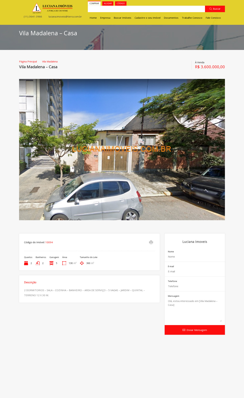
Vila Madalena (50, 61)
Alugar (108, 3)
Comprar (94, 3)
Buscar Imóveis (122, 17)
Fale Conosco (213, 17)
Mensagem (173, 296)
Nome (171, 251)
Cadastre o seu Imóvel (148, 17)
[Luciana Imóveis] (52, 12)
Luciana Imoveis (194, 242)
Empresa (105, 17)
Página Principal (28, 61)
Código (121, 3)
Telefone (172, 281)
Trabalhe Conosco (192, 17)
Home (93, 17)
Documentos (171, 17)
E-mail (171, 266)
